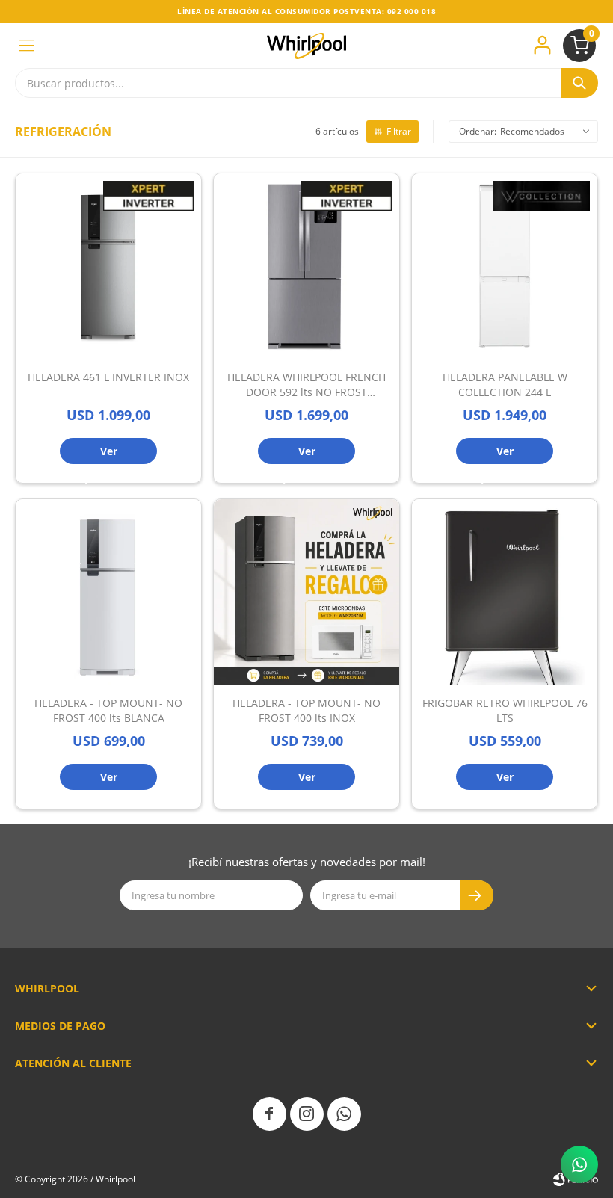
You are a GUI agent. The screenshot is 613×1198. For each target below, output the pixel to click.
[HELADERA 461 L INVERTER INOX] (108, 266)
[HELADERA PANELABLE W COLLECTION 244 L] (504, 266)
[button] (579, 83)
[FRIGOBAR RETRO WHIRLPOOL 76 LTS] (504, 592)
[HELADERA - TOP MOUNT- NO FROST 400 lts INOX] (306, 592)
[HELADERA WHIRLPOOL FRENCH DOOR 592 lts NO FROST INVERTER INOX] (306, 266)
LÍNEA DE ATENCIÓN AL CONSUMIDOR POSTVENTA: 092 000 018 (306, 11)
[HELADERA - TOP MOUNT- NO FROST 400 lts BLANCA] (108, 592)
